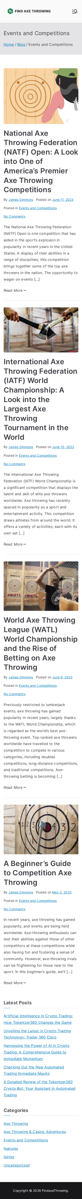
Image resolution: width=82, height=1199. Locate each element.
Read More (13, 290)
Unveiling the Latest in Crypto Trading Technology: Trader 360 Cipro (37, 1034)
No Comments (14, 216)
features (11, 1148)
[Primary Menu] (74, 11)
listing (9, 1157)
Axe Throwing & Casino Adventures (35, 1131)
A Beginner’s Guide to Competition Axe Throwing (38, 873)
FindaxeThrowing (55, 1190)
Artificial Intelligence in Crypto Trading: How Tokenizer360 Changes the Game (38, 1019)
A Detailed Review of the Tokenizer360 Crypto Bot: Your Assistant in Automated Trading (39, 1088)
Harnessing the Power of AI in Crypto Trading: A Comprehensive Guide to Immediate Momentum (36, 1052)
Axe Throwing (16, 1123)
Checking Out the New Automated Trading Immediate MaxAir (34, 1070)
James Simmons (20, 199)
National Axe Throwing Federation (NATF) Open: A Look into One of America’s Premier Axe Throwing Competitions (41, 161)
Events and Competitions (38, 208)
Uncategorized (17, 1165)
